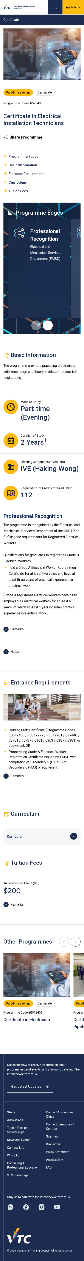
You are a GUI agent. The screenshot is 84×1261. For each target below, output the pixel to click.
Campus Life (15, 1147)
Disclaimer (53, 1144)
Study (11, 1112)
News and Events (18, 1140)
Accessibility (54, 1159)
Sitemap (52, 1136)
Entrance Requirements (27, 174)
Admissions (15, 1120)
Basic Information (23, 165)
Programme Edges (23, 157)
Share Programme (25, 137)
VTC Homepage (18, 1175)
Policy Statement (58, 1152)
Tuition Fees (18, 191)
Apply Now (73, 7)
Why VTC (13, 1155)
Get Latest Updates (26, 1086)
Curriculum (17, 182)
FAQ (49, 1167)
